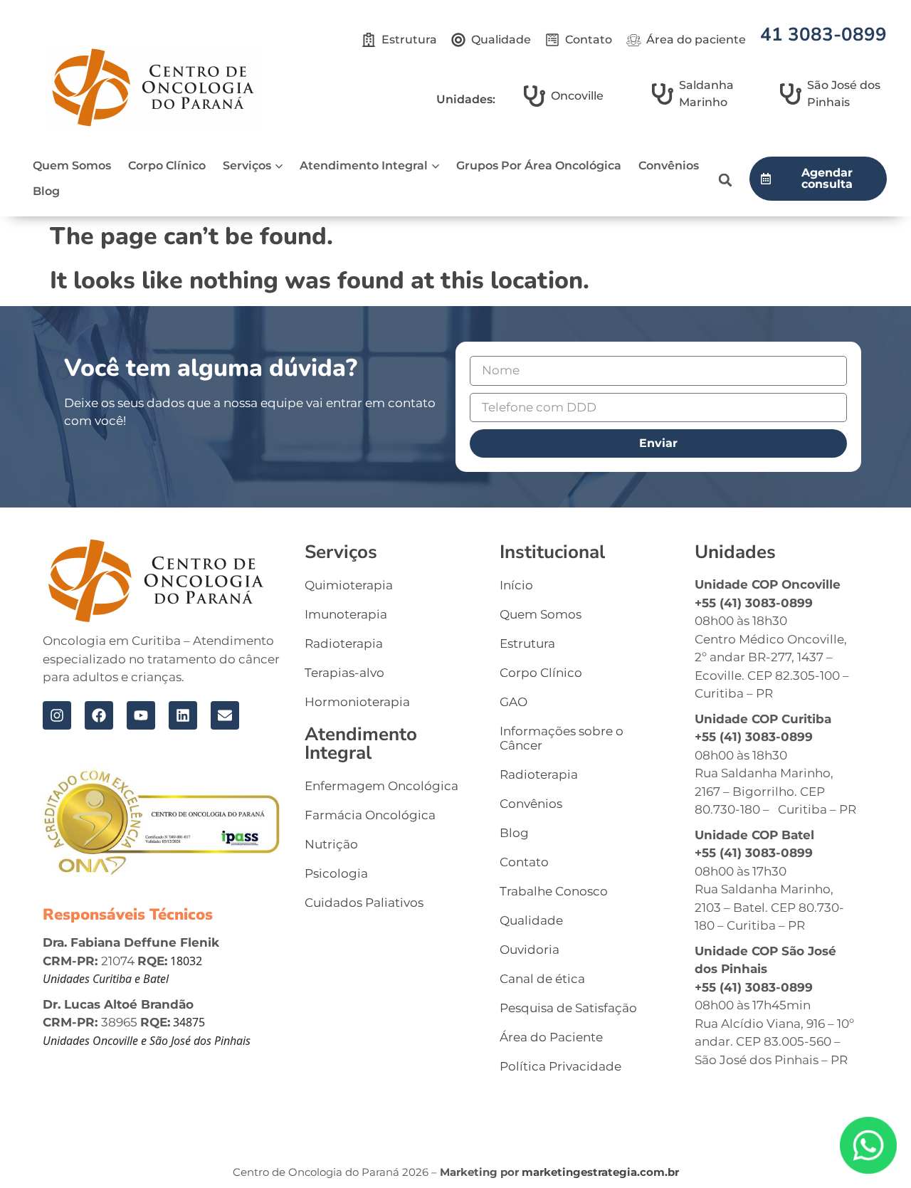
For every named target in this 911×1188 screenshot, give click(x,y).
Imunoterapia (346, 614)
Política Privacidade (560, 1066)
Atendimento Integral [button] (364, 165)
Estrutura (527, 643)
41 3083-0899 (823, 34)
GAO (513, 702)
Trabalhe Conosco (554, 891)
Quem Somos (72, 165)
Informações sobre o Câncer (561, 738)
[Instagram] (57, 715)
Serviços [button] (247, 165)
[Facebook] (99, 715)
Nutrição (331, 844)
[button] (726, 180)
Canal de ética (542, 979)
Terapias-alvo (344, 673)
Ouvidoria (529, 949)
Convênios (668, 165)
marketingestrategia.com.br (600, 1172)
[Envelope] (225, 715)
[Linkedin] (183, 715)
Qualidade (531, 920)
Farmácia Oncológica (370, 815)
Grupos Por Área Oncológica (538, 165)
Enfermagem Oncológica (381, 786)
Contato (524, 862)
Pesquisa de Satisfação (568, 1008)
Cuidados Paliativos (364, 902)
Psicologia (336, 873)
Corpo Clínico (167, 165)
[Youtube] (141, 715)
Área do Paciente (551, 1037)
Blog (46, 191)
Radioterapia (344, 643)
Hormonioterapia (357, 702)
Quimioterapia (349, 585)
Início (516, 585)
